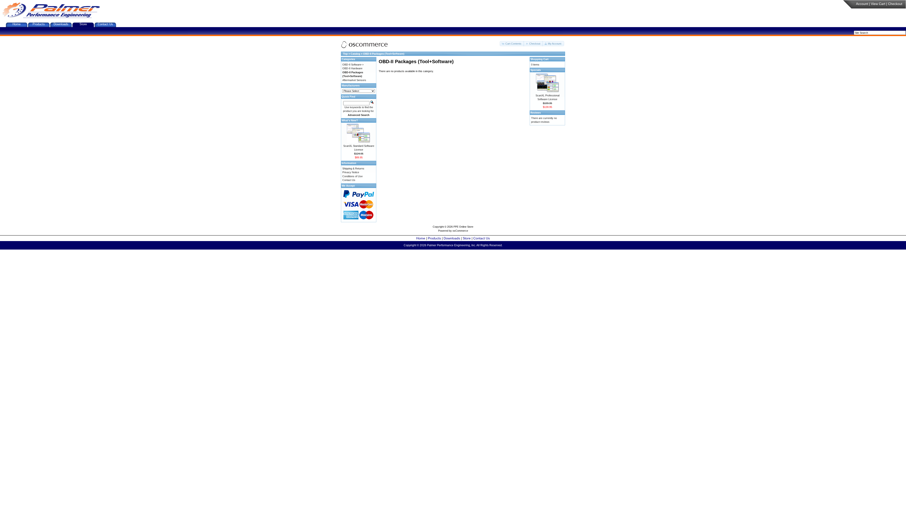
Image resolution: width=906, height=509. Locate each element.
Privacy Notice (350, 172)
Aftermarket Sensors (354, 80)
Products (39, 24)
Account (862, 4)
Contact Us (105, 24)
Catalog (355, 53)
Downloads (61, 24)
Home (17, 24)
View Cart (878, 4)
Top (345, 53)
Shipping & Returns (353, 168)
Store (83, 24)
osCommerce (460, 230)
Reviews (535, 112)
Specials (535, 70)
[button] (512, 43)
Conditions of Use (352, 176)
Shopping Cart (539, 59)
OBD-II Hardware (352, 68)
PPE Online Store (463, 226)
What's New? (350, 120)
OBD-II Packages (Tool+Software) (383, 53)
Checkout (895, 4)
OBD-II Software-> (353, 64)
